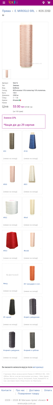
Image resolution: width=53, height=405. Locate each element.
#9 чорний (7, 317)
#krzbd (26, 251)
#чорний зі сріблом (31, 350)
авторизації (38, 367)
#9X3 (5, 251)
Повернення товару (28, 393)
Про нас (20, 390)
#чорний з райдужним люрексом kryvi (17, 350)
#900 (5, 184)
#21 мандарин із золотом (33, 284)
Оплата (48, 390)
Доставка (34, 390)
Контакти (6, 390)
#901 (26, 184)
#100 (26, 151)
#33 (4, 151)
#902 (5, 218)
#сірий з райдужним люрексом (36, 317)
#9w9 (26, 218)
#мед (5, 284)
